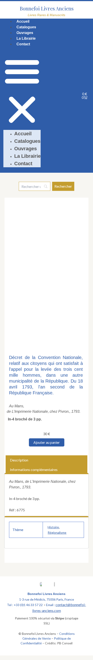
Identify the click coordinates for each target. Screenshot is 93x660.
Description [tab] (19, 460)
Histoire (53, 527)
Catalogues (26, 27)
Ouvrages (24, 33)
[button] (22, 91)
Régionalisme (57, 532)
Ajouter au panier (46, 442)
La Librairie (26, 38)
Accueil (22, 21)
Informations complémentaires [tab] (34, 469)
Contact (23, 44)
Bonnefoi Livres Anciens (47, 8)
